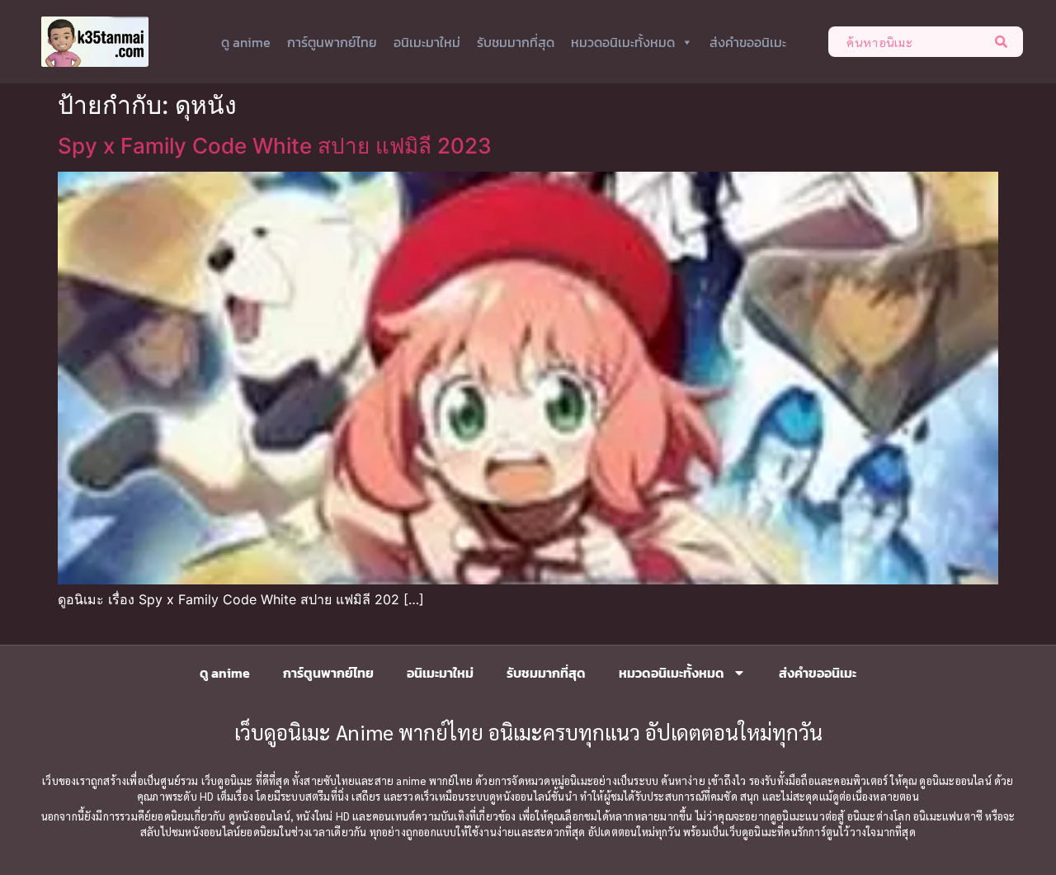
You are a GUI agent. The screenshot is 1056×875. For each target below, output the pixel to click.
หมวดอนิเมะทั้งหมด (623, 42)
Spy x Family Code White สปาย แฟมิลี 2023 (275, 145)
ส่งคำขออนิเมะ (748, 42)
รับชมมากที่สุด (515, 42)
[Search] (1004, 41)
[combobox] (907, 41)
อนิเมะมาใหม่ (427, 42)
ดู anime (246, 42)
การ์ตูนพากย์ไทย (332, 42)
